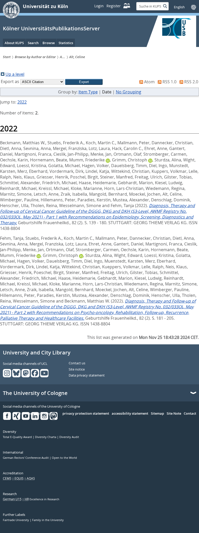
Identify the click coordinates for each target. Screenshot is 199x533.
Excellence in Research (42, 499)
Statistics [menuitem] (66, 42)
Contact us (77, 363)
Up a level (14, 74)
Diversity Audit (69, 437)
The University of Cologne (35, 393)
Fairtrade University (16, 520)
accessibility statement (130, 414)
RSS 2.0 (191, 82)
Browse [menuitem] (48, 42)
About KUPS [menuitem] (14, 42)
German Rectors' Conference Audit (26, 458)
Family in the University (48, 520)
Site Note (174, 414)
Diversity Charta (46, 437)
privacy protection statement (85, 414)
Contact (190, 414)
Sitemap (157, 414)
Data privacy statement (87, 375)
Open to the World (64, 458)
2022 (22, 102)
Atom (149, 82)
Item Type (88, 92)
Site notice (77, 369)
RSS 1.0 (169, 82)
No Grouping (128, 92)
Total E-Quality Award (18, 437)
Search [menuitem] (33, 42)
